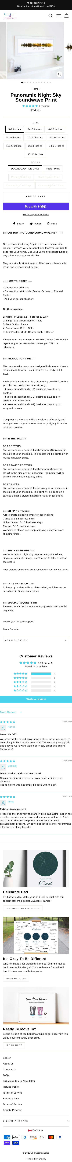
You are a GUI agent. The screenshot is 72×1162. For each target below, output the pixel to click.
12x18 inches (57, 137)
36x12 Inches (35, 154)
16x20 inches (14, 146)
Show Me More (16, 979)
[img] (7, 722)
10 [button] (48, 83)
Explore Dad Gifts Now (23, 908)
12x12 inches (35, 137)
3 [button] (28, 83)
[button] (30, 106)
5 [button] (34, 83)
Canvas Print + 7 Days (51, 185)
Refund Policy (11, 1086)
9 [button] (45, 83)
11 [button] (50, 83)
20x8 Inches (35, 146)
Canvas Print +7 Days (19, 185)
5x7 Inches (14, 129)
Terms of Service (12, 1092)
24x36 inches (56, 146)
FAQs (6, 1075)
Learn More (14, 1045)
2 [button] (25, 83)
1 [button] (22, 83)
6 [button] (36, 83)
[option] (36, 5)
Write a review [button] (36, 699)
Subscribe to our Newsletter (19, 1081)
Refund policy (11, 1098)
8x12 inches (55, 129)
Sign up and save (15, 1121)
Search (7, 1058)
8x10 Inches (35, 129)
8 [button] (42, 83)
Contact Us (9, 1069)
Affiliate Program (12, 1110)
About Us (8, 1063)
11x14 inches (13, 137)
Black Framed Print (48, 177)
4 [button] (31, 83)
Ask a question (16, 640)
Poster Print (53, 168)
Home (35, 89)
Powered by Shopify (36, 1159)
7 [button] (39, 83)
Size (36, 123)
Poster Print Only (21, 177)
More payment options (36, 214)
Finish (35, 162)
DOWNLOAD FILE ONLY (25, 168)
